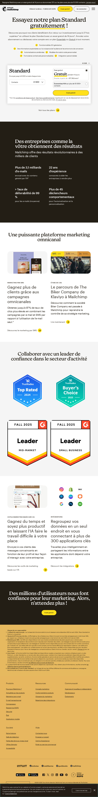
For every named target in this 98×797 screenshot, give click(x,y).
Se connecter (82, 9)
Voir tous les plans (46, 110)
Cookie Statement (11, 793)
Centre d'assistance (42, 741)
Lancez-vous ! (91, 2)
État (7, 715)
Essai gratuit (65, 9)
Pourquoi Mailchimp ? (14, 689)
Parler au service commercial (45, 744)
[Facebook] (43, 774)
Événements (69, 696)
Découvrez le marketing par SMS (22, 330)
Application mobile (13, 719)
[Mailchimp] (75, 766)
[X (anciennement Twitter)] (48, 774)
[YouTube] (61, 774)
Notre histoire (11, 733)
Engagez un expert (42, 737)
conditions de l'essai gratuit (25, 98)
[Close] (94, 790)
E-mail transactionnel (13, 700)
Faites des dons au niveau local (17, 741)
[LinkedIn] (57, 774)
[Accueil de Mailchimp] (10, 9)
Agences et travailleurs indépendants (78, 689)
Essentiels (61, 39)
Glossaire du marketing (43, 696)
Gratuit (72, 39)
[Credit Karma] (47, 766)
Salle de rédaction (12, 737)
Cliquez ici (81, 649)
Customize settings (81, 790)
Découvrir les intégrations (62, 566)
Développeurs (70, 693)
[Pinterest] (66, 774)
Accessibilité (10, 748)
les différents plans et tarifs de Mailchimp (41, 662)
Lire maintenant (58, 322)
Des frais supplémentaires (45, 98)
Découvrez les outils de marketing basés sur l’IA (22, 568)
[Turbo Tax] (34, 766)
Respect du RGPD (12, 708)
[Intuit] (22, 766)
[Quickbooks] (62, 766)
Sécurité (9, 712)
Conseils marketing (42, 689)
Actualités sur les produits (15, 693)
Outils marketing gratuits (44, 693)
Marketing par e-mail (13, 696)
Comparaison (11, 704)
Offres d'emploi (11, 744)
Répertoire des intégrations (45, 700)
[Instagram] (52, 774)
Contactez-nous (41, 733)
